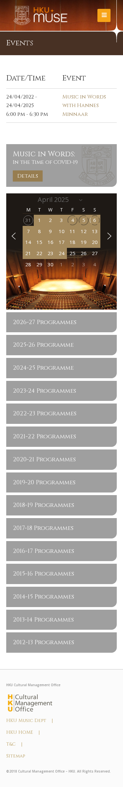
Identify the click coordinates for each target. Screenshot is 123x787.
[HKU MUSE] (40, 15)
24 (62, 253)
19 (84, 242)
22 (39, 253)
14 (28, 242)
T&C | (14, 744)
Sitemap (15, 756)
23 (50, 253)
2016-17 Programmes (43, 551)
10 (62, 231)
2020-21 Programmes (44, 459)
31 (28, 220)
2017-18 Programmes (43, 528)
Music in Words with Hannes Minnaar (84, 105)
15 (39, 242)
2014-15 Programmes (43, 597)
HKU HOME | (23, 732)
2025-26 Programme (43, 345)
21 (28, 253)
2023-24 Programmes (44, 391)
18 (72, 242)
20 (95, 242)
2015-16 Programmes (43, 574)
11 (72, 231)
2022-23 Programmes (44, 413)
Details (27, 176)
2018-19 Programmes (43, 505)
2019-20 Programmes (44, 482)
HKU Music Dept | (29, 720)
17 (62, 242)
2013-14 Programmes (43, 620)
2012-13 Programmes (43, 642)
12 (84, 231)
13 (95, 231)
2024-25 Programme (43, 368)
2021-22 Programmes (44, 436)
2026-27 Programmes (44, 322)
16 (50, 242)
